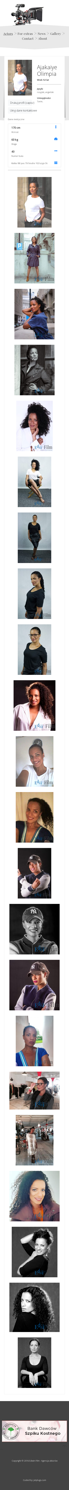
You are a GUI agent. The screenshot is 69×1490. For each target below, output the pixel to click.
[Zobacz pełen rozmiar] (20, 77)
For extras (25, 33)
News (42, 33)
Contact (27, 38)
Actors (8, 33)
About (42, 38)
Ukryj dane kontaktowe (21, 110)
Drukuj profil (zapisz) (21, 103)
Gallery (55, 33)
